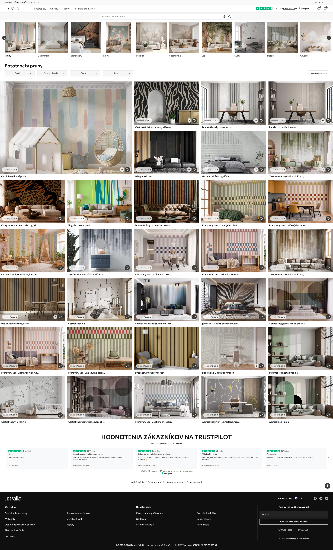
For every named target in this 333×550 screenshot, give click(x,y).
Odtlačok (141, 518)
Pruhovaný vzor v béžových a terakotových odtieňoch (288, 225)
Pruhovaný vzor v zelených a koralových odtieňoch (87, 372)
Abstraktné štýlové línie (13, 421)
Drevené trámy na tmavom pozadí (152, 225)
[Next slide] (329, 38)
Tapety (70, 524)
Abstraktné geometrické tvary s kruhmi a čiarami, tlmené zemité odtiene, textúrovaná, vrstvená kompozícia (288, 323)
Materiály (10, 518)
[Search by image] (224, 16)
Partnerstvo (203, 524)
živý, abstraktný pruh (79, 225)
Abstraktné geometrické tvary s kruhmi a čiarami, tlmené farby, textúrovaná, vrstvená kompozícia (87, 421)
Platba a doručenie (14, 530)
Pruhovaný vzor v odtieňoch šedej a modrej (154, 421)
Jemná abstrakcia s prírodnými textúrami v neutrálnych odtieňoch (221, 323)
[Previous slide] (4, 38)
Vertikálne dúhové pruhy (14, 176)
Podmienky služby (206, 513)
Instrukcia (10, 536)
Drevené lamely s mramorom (217, 127)
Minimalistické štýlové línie (283, 372)
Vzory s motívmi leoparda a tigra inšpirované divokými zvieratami (20, 225)
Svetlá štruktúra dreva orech (149, 372)
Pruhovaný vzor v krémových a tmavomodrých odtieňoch (154, 274)
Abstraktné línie (76, 323)
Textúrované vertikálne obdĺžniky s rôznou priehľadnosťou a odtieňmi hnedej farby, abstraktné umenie (288, 274)
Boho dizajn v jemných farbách (218, 372)
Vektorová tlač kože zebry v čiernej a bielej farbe (154, 127)
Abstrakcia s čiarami (279, 421)
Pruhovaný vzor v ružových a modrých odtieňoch (221, 274)
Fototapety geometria (172, 482)
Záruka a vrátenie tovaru (79, 513)
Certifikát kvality (76, 518)
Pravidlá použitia (145, 524)
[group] (53, 39)
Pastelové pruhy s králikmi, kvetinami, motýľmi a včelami (20, 274)
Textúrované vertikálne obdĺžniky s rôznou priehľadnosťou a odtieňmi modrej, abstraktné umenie (87, 274)
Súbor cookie (204, 518)
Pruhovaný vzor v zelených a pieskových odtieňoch (221, 225)
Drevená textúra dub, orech (15, 323)
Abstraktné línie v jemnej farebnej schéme (221, 421)
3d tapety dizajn (143, 176)
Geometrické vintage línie (215, 176)
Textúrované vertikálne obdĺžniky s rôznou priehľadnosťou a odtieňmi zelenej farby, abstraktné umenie (288, 176)
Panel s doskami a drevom (282, 127)
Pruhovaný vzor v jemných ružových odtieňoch (20, 372)
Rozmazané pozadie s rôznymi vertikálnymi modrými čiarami (154, 323)
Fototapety (153, 482)
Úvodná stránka (137, 482)
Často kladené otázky (16, 513)
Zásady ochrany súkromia (149, 513)
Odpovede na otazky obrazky (20, 524)
